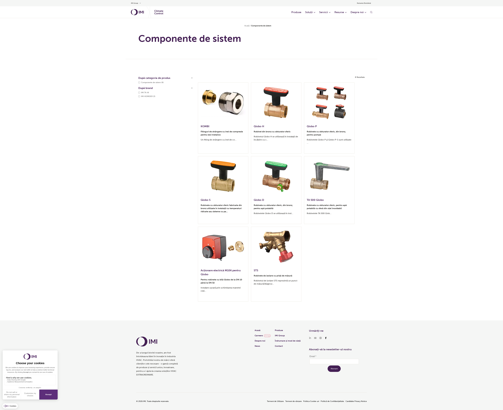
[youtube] (315, 338)
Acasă (246, 26)
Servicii (323, 12)
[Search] (371, 12)
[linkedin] (310, 338)
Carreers (259, 335)
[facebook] (326, 338)
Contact (279, 346)
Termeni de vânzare (293, 401)
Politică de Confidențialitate (332, 401)
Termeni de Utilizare (275, 401)
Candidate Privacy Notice (356, 401)
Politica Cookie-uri (311, 401)
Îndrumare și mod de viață (288, 341)
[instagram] (320, 338)
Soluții (309, 12)
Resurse (339, 12)
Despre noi (357, 12)
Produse (296, 12)
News (257, 346)
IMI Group (280, 335)
